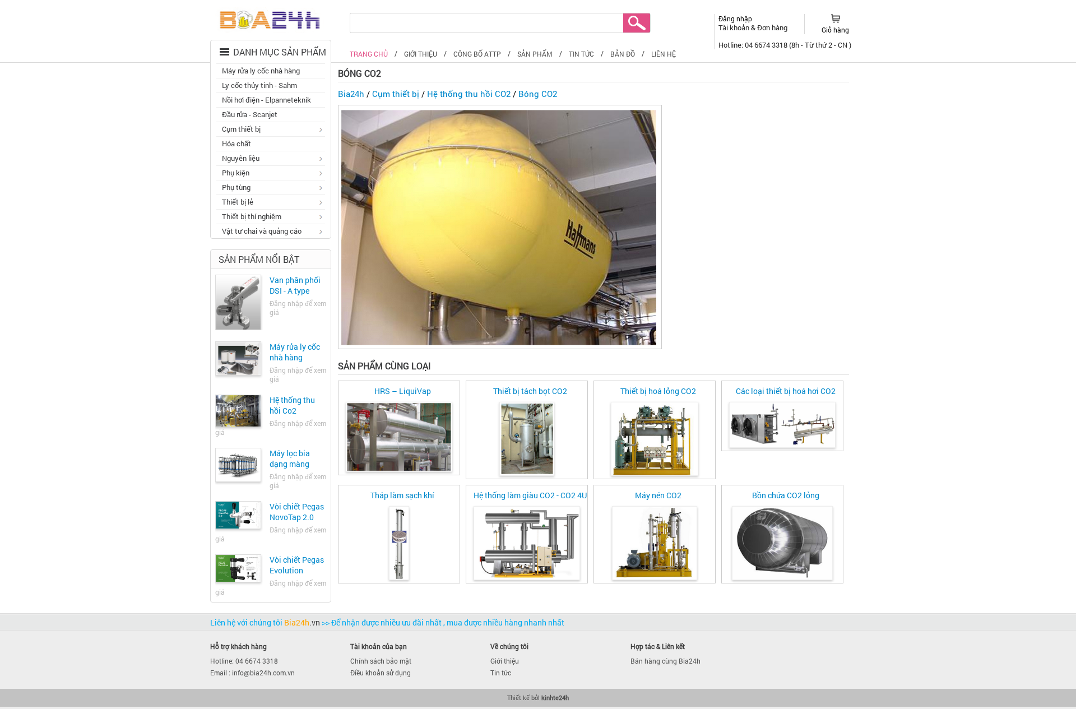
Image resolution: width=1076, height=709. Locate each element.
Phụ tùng (233, 188)
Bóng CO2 (537, 93)
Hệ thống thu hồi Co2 (292, 405)
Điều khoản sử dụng (380, 672)
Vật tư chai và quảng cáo (259, 232)
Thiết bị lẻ (234, 203)
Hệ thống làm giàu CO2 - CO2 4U (530, 495)
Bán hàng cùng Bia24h (665, 660)
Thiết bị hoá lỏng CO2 (658, 391)
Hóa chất (236, 143)
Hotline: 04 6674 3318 (244, 660)
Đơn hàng (772, 27)
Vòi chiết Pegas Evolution (297, 565)
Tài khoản (734, 27)
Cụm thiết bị (238, 130)
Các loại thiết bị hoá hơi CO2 (786, 391)
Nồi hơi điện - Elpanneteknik (266, 100)
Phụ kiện (232, 174)
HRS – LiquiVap (402, 391)
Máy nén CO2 (658, 495)
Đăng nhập (735, 18)
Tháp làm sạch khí (402, 495)
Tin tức (500, 672)
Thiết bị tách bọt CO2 (530, 391)
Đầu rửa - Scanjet (249, 114)
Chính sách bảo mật (380, 660)
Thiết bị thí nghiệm (248, 217)
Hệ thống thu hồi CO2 (469, 93)
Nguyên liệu (237, 159)
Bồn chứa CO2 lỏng (785, 495)
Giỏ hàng (835, 29)
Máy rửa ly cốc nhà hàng (261, 71)
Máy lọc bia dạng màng (290, 458)
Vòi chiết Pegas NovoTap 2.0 (297, 511)
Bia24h (351, 93)
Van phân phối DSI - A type (295, 285)
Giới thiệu (504, 660)
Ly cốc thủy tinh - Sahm (259, 85)
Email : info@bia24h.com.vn (252, 672)
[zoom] (399, 438)
